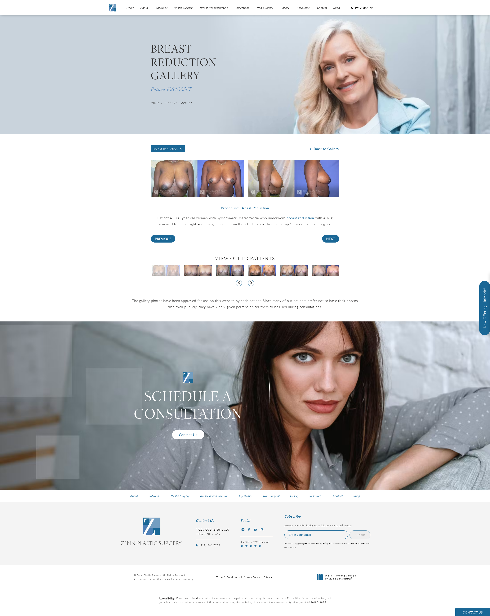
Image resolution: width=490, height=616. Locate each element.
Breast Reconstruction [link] (214, 8)
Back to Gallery (326, 148)
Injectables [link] (242, 8)
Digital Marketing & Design (340, 577)
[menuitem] (130, 8)
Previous (163, 238)
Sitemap (269, 577)
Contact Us (188, 434)
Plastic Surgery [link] (183, 8)
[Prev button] (239, 283)
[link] (364, 8)
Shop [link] (336, 8)
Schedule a (188, 406)
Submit (360, 534)
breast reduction (300, 217)
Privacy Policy (251, 577)
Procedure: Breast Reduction (245, 207)
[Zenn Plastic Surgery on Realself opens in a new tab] (262, 530)
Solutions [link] (161, 8)
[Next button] (251, 283)
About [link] (144, 8)
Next (330, 238)
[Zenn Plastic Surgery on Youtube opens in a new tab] (255, 530)
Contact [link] (322, 8)
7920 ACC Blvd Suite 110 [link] (212, 532)
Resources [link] (303, 8)
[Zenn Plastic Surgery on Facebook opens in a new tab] (249, 530)
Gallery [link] (284, 8)
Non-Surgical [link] (264, 8)
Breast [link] (187, 103)
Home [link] (130, 8)
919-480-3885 (316, 602)
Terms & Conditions (228, 577)
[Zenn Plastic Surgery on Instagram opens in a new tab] (242, 530)
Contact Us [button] (473, 612)
